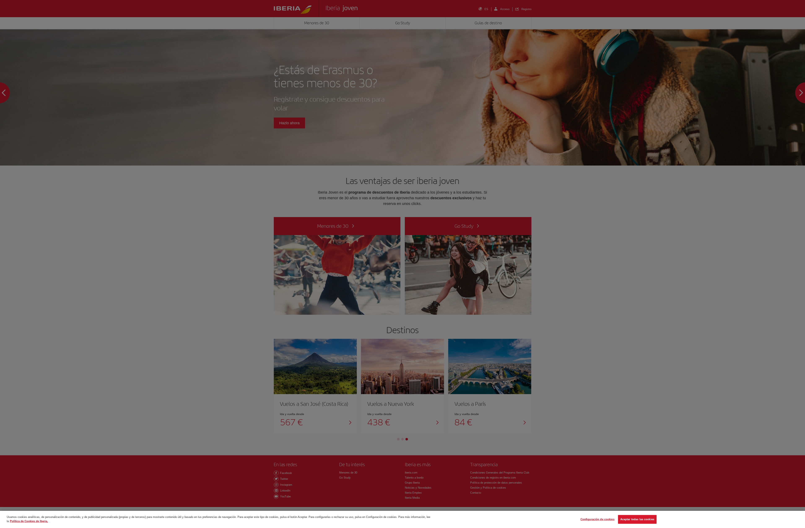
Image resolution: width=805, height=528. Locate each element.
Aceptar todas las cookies (637, 519)
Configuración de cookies (597, 519)
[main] (402, 519)
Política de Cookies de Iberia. (29, 521)
